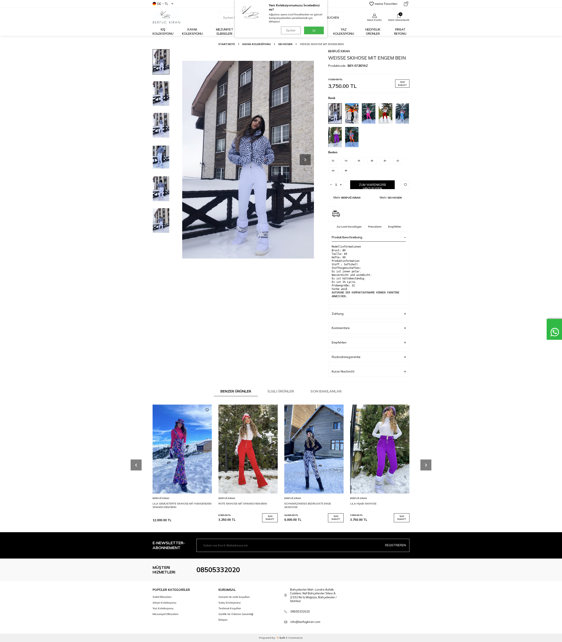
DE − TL (162, 4)
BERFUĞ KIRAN (339, 51)
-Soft (281, 637)
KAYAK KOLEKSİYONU (256, 44)
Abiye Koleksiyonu (164, 602)
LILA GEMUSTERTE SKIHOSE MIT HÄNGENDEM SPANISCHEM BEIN (182, 505)
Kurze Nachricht (343, 371)
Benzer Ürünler (235, 391)
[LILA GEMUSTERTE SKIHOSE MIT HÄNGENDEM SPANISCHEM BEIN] (182, 449)
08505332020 (218, 570)
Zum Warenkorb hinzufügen (372, 186)
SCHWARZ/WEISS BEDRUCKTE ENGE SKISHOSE (307, 505)
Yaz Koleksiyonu (343, 31)
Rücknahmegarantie (346, 357)
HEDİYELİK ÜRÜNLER (372, 31)
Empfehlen (394, 226)
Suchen (333, 18)
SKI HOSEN (285, 44)
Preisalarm (375, 226)
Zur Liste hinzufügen (349, 226)
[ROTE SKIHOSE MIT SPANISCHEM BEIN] (248, 449)
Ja (314, 30)
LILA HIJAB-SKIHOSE (363, 503)
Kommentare (341, 328)
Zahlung (338, 314)
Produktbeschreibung (347, 237)
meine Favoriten (386, 4)
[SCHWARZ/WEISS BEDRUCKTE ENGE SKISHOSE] (314, 449)
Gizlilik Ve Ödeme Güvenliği (235, 614)
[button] (305, 159)
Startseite (226, 44)
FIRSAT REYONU (400, 31)
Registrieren (395, 545)
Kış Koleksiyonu (163, 31)
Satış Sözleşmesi (229, 602)
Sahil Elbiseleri (162, 597)
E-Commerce (294, 637)
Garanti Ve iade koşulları (234, 597)
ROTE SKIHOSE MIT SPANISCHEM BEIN (242, 503)
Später (291, 30)
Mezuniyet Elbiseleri (224, 31)
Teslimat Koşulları (229, 608)
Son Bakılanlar (326, 391)
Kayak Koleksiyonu (192, 31)
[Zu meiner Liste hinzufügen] (207, 410)
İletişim (222, 619)
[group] (248, 159)
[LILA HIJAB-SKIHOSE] (379, 449)
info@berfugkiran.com (305, 622)
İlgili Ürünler (281, 391)
